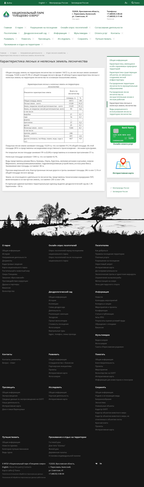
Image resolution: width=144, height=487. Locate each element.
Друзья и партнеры (10, 284)
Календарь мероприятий (106, 300)
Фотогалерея (54, 327)
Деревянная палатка (58, 452)
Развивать (9, 38)
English (42, 3)
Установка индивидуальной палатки (64, 456)
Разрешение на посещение (43, 27)
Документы (7, 260)
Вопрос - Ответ (8, 363)
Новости (99, 297)
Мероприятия (101, 369)
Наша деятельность (10, 402)
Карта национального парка (14, 267)
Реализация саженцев (58, 314)
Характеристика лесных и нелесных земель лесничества (22, 55)
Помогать (26, 38)
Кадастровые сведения (12, 264)
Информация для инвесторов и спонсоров (114, 380)
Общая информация (118, 60)
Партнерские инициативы (60, 366)
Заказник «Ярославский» (13, 277)
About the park (15, 467)
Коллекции (53, 304)
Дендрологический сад (35, 33)
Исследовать (64, 38)
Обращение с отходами (105, 324)
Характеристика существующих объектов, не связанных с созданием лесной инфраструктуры (123, 76)
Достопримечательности (106, 271)
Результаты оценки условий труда (110, 320)
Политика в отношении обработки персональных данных (22, 474)
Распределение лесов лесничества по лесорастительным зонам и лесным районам (122, 96)
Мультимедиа (80, 33)
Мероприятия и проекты (106, 307)
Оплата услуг (101, 33)
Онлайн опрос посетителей (74, 27)
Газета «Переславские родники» (109, 347)
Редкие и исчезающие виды (107, 396)
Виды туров (7, 452)
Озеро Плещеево (9, 274)
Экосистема (100, 402)
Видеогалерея (101, 340)
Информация (60, 33)
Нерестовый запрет (103, 264)
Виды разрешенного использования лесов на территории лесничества (121, 111)
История (6, 254)
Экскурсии (53, 317)
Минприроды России (58, 3)
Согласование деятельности (109, 27)
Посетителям (10, 33)
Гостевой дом (55, 442)
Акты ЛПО (99, 317)
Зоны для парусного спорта (107, 284)
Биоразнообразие (103, 399)
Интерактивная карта (104, 267)
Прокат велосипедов (58, 320)
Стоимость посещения (59, 324)
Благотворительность (104, 363)
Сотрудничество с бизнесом (61, 363)
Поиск (17, 470)
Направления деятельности (31, 53)
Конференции (101, 310)
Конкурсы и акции (103, 304)
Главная (8, 27)
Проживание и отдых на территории (22, 44)
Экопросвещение (10, 396)
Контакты (115, 33)
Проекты (52, 369)
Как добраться (101, 250)
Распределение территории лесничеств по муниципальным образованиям (123, 86)
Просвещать (44, 38)
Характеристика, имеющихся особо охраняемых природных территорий (123, 66)
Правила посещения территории (109, 254)
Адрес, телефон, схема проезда (62, 334)
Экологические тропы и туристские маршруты (115, 274)
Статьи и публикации (104, 314)
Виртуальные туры (57, 331)
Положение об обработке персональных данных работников (23, 477)
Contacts (27, 467)
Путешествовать (103, 38)
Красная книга (101, 423)
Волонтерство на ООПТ (105, 373)
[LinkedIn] (101, 463)
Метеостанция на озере (105, 281)
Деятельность (55, 310)
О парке (19, 27)
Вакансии (6, 288)
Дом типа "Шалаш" (57, 445)
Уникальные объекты (104, 406)
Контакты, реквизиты (11, 359)
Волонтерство (8, 291)
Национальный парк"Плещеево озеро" (28, 14)
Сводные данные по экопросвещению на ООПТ (23, 399)
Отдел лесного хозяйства (56, 53)
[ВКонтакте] (97, 463)
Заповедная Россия (79, 3)
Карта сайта (7, 470)
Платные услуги (102, 257)
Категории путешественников (15, 449)
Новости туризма (9, 445)
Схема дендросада (57, 307)
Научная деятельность (59, 396)
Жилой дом (54, 449)
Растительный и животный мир (16, 271)
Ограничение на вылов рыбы (108, 277)
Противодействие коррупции (15, 281)
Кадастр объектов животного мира (110, 412)
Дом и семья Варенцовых (13, 409)
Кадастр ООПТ (101, 409)
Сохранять (83, 38)
